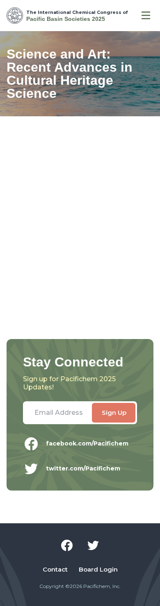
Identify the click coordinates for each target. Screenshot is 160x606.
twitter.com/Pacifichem (83, 468)
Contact (55, 569)
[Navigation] (145, 15)
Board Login (98, 569)
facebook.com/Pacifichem (87, 443)
